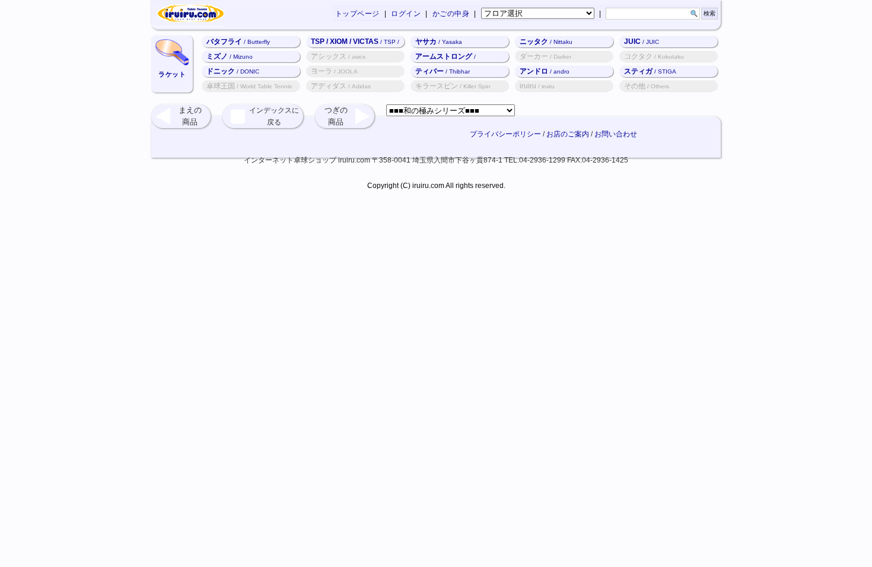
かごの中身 (451, 13)
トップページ (357, 13)
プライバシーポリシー (505, 134)
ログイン (406, 13)
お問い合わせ (615, 134)
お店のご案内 (567, 134)
